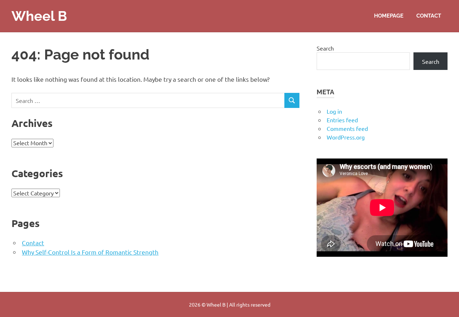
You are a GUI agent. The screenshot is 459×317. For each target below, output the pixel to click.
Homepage (388, 16)
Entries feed (342, 119)
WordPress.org (346, 137)
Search (325, 48)
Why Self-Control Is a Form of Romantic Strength (90, 252)
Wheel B (39, 16)
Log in (334, 111)
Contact (428, 16)
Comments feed (347, 128)
